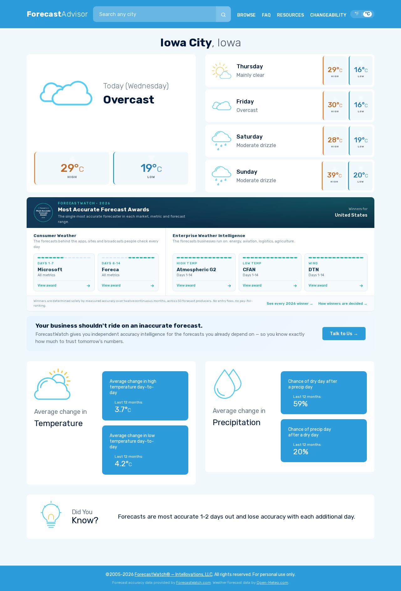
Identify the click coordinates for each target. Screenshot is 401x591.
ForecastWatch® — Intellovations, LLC (173, 574)
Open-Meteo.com (272, 582)
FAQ (266, 15)
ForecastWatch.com (193, 582)
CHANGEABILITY (328, 15)
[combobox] (154, 14)
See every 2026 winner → (290, 303)
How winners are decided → (342, 303)
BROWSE (246, 15)
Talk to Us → (344, 333)
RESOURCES (290, 15)
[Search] (223, 14)
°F (357, 14)
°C (367, 14)
